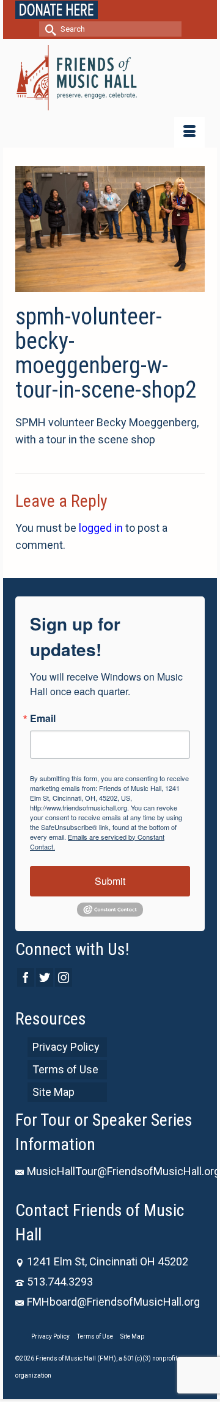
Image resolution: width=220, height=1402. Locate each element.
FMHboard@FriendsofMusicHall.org (113, 1301)
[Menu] (189, 132)
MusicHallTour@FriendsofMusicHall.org (123, 1171)
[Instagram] (63, 977)
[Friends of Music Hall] (110, 77)
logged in (101, 527)
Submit (110, 881)
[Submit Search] (48, 29)
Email (43, 718)
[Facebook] (25, 977)
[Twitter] (44, 977)
